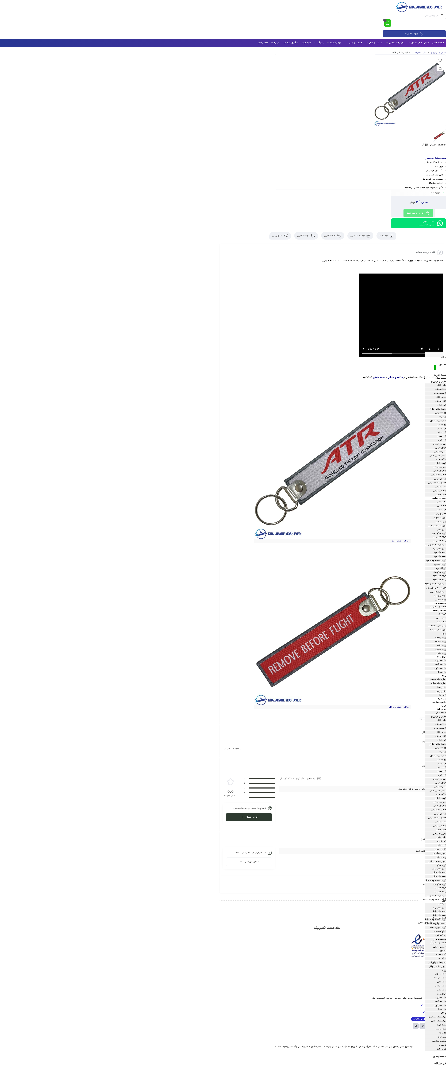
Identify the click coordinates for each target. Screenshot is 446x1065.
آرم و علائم (441, 530)
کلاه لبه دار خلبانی (438, 474)
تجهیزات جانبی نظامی (437, 526)
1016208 (431, 1012)
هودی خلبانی (440, 447)
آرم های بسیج (440, 564)
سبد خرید (440, 374)
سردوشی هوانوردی (438, 420)
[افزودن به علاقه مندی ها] (440, 60)
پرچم (444, 634)
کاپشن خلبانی (440, 393)
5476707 (430, 1005)
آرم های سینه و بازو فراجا (435, 584)
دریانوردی (442, 614)
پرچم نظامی (441, 653)
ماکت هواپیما (440, 660)
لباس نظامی (441, 501)
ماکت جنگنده (440, 664)
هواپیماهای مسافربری (437, 679)
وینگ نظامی (440, 600)
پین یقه (442, 416)
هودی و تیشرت (439, 444)
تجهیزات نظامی (439, 498)
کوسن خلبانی (440, 463)
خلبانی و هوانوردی (438, 52)
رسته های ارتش (439, 541)
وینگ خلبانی (440, 412)
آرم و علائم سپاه (439, 549)
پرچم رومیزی (440, 637)
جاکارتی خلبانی (439, 491)
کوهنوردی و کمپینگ (438, 607)
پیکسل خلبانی (440, 478)
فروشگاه (440, 1063)
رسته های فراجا (439, 580)
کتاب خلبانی (441, 495)
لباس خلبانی (441, 385)
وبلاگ (443, 675)
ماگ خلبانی (441, 459)
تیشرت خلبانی (440, 451)
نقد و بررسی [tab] (277, 235)
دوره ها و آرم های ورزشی (435, 588)
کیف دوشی (441, 432)
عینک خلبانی (440, 389)
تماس (442, 364)
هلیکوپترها (441, 687)
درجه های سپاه (440, 552)
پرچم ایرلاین (440, 649)
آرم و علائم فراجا (439, 572)
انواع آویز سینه (440, 596)
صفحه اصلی (441, 378)
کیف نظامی (441, 510)
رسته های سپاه (440, 556)
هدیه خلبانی (379, 377)
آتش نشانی (441, 618)
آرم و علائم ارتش (439, 533)
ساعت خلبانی (440, 397)
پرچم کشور (441, 645)
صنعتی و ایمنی (439, 610)
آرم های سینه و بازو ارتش (435, 545)
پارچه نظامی (441, 522)
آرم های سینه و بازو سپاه (436, 560)
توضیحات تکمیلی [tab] (357, 235)
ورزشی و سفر (439, 603)
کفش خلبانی (440, 401)
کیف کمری (442, 440)
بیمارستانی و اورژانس (437, 626)
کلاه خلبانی (441, 405)
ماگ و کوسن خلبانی (437, 455)
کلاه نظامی (441, 505)
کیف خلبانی (441, 428)
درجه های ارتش (439, 537)
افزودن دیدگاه (251, 817)
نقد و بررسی (441, 691)
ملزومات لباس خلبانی (437, 409)
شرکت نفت (441, 622)
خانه (443, 357)
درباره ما (442, 705)
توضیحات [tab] (383, 235)
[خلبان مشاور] (419, 7)
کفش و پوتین (440, 514)
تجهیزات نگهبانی (439, 518)
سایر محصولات (420, 52)
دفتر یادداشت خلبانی (437, 483)
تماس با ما (441, 709)
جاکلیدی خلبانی (395, 377)
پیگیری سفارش (439, 702)
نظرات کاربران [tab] (330, 235)
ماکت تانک (441, 672)
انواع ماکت (441, 656)
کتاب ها (442, 695)
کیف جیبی (441, 436)
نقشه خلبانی (440, 487)
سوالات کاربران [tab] (303, 235)
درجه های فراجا (439, 576)
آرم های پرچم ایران (438, 592)
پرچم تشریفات (440, 641)
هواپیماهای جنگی (438, 683)
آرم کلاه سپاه (441, 568)
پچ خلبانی (441, 424)
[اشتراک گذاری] (440, 68)
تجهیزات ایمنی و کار (438, 630)
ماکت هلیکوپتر (440, 668)
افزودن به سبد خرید (415, 213)
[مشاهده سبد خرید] (388, 23)
